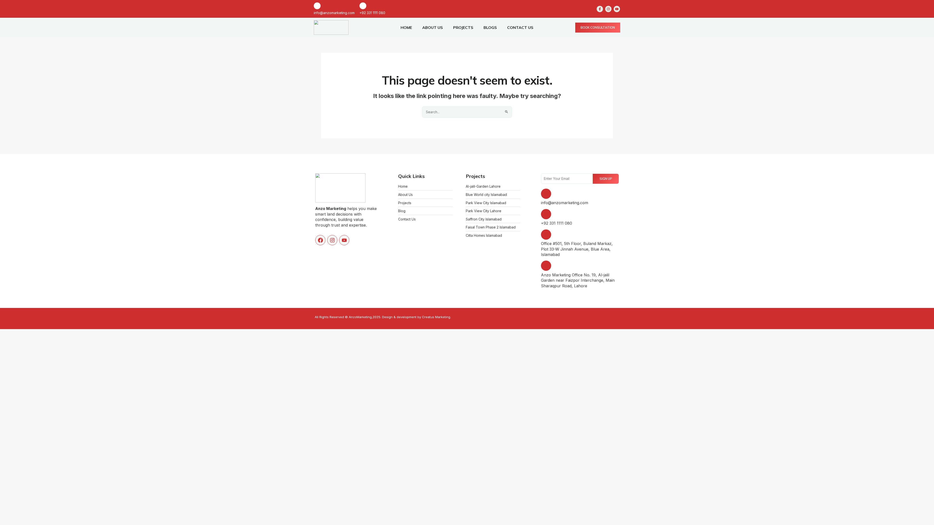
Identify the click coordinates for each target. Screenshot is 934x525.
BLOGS (490, 27)
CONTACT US (520, 27)
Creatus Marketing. (436, 317)
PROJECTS (463, 27)
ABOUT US (432, 27)
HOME (406, 27)
